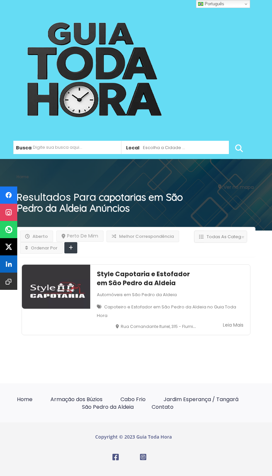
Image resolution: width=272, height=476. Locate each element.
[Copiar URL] (8, 281)
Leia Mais (233, 325)
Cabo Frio (133, 399)
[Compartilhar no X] (8, 246)
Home (25, 399)
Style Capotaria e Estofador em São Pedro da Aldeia (143, 279)
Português (213, 3)
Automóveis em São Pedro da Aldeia (137, 294)
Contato (162, 407)
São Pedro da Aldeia (108, 407)
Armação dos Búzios (76, 399)
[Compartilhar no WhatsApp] (8, 229)
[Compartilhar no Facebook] (8, 195)
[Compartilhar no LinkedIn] (8, 264)
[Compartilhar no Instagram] (8, 212)
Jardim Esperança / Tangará (201, 399)
